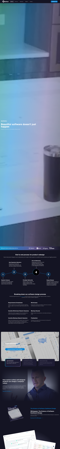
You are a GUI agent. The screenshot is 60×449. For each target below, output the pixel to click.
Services (16, 1)
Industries (21, 1)
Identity (11, 1)
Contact (31, 1)
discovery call (22, 296)
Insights (26, 1)
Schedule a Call (54, 1)
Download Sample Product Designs (15, 349)
